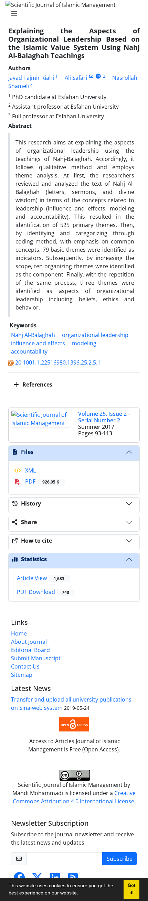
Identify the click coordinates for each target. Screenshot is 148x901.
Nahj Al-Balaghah (33, 335)
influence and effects (38, 343)
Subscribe (120, 858)
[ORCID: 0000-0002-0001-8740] (98, 76)
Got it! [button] (131, 889)
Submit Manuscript (36, 658)
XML (30, 470)
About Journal (29, 641)
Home (19, 633)
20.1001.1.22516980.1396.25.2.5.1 (58, 362)
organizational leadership (95, 335)
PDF (41, 481)
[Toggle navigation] (72, 14)
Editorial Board (30, 650)
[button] (81, 894)
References (36, 384)
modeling (84, 343)
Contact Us (25, 666)
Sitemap (21, 675)
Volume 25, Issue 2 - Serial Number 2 (104, 417)
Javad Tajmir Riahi (31, 78)
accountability (29, 351)
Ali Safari (76, 78)
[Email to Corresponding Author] (91, 76)
